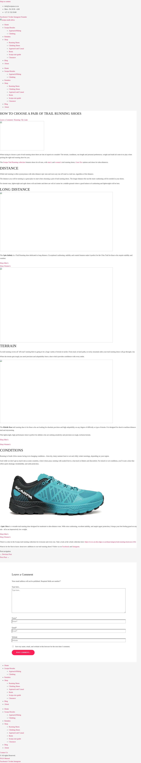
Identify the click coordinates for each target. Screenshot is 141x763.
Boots (11, 51)
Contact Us (4, 752)
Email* (14, 628)
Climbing (12, 34)
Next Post (4, 557)
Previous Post (6, 554)
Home (6, 25)
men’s (50, 162)
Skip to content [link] (5, 1)
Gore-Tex (79, 162)
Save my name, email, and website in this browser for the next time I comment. (42, 646)
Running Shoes (14, 42)
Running (17, 120)
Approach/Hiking (15, 31)
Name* (14, 618)
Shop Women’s (5, 266)
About (6, 63)
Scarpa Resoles (9, 28)
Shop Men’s (4, 263)
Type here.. (16, 587)
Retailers (7, 37)
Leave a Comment (6, 120)
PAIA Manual (5, 758)
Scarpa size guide (15, 54)
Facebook (65, 547)
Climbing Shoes (14, 45)
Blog (6, 60)
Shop (6, 40)
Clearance (12, 57)
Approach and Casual (16, 49)
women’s (58, 162)
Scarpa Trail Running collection (14, 162)
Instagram (75, 547)
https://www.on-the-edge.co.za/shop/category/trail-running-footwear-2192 (110, 542)
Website (14, 637)
